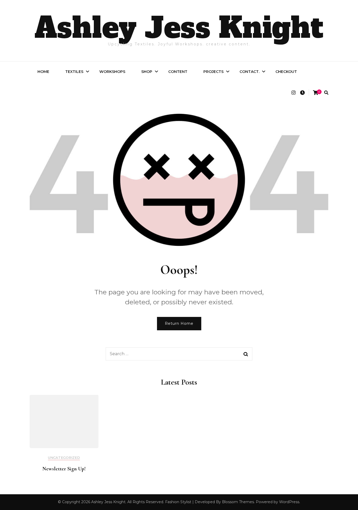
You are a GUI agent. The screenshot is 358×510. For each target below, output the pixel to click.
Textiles (74, 71)
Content (177, 71)
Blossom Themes (238, 502)
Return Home (179, 323)
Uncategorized (64, 458)
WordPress (289, 502)
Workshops (112, 71)
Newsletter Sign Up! (64, 469)
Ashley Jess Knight (179, 27)
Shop (146, 71)
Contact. (249, 71)
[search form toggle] (326, 93)
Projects (213, 71)
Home (43, 71)
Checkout (286, 71)
